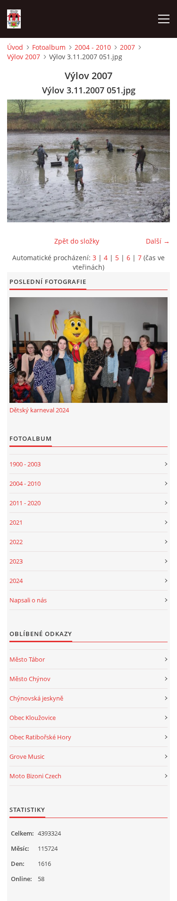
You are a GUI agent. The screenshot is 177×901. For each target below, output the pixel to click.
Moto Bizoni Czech (35, 776)
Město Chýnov (30, 678)
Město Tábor (27, 659)
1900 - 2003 (25, 464)
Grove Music (26, 756)
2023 (16, 561)
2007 (127, 47)
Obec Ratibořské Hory (40, 737)
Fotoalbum (49, 47)
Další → (158, 241)
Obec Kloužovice (32, 717)
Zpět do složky (76, 241)
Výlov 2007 (23, 56)
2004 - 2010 (93, 47)
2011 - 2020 (25, 503)
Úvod (15, 47)
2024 (16, 580)
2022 (16, 541)
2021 (16, 522)
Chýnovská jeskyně (36, 698)
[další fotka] (154, 161)
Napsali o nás (28, 600)
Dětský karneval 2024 (39, 410)
